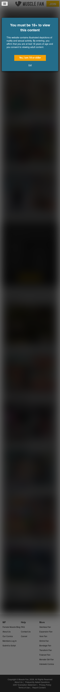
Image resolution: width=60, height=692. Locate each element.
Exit (30, 65)
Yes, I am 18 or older (30, 58)
